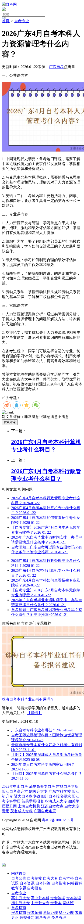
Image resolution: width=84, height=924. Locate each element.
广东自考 (56, 67)
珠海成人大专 (56, 801)
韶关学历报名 (32, 801)
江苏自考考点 (52, 806)
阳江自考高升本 (15, 791)
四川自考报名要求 (56, 796)
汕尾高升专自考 (42, 786)
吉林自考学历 (67, 786)
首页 (6, 21)
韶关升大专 (38, 791)
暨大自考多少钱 (27, 796)
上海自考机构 (29, 806)
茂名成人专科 (21, 811)
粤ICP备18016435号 (58, 820)
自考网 (11, 4)
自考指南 (18, 908)
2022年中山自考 (15, 786)
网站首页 (18, 873)
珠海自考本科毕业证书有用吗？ (28, 699)
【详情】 (34, 713)
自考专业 (21, 21)
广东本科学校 (60, 791)
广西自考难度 (45, 811)
